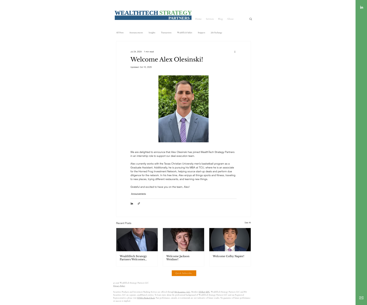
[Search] (251, 19)
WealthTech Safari (184, 32)
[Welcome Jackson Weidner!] (183, 239)
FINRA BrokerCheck (146, 298)
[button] (210, 19)
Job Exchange (216, 32)
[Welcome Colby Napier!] (230, 239)
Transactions (166, 32)
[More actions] (235, 51)
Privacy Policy (119, 286)
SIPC (208, 292)
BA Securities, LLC (182, 292)
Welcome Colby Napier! (228, 256)
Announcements (136, 32)
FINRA (202, 292)
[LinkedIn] (361, 7)
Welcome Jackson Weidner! (177, 258)
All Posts (120, 32)
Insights (152, 32)
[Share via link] (138, 203)
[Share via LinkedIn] (131, 203)
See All (248, 222)
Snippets (201, 32)
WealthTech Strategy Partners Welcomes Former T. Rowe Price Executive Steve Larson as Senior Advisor (137, 258)
